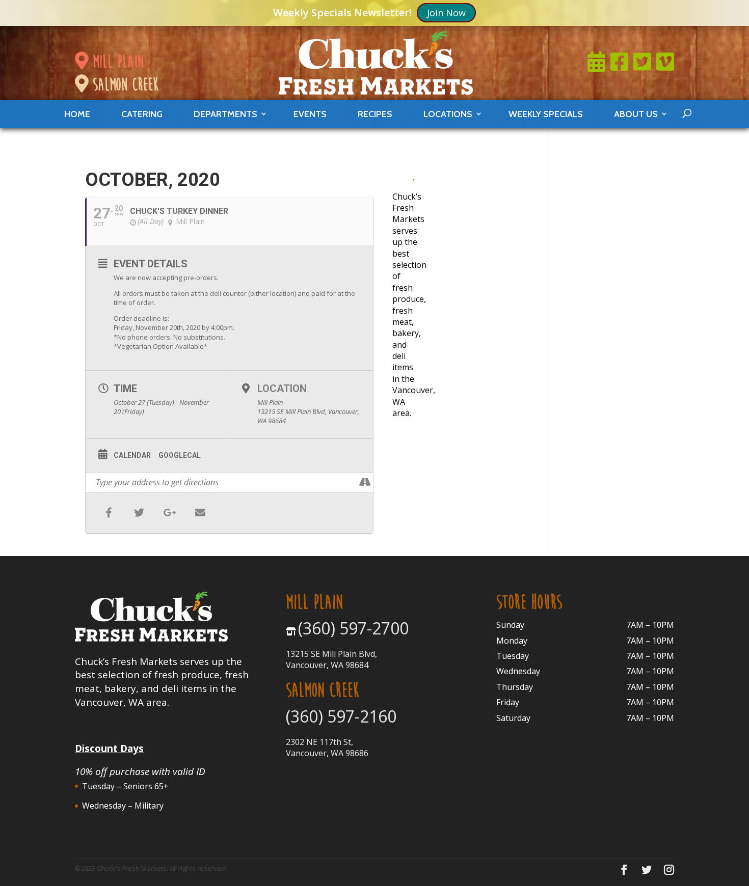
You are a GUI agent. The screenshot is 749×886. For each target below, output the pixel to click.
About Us (636, 113)
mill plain (116, 61)
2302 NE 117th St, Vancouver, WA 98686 (327, 747)
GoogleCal (179, 455)
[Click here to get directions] (365, 482)
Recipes (375, 113)
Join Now (446, 13)
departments (225, 113)
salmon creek (123, 84)
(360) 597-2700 (353, 628)
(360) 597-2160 (341, 716)
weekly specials (546, 113)
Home (77, 113)
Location (282, 388)
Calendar (132, 455)
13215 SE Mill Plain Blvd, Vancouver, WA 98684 (331, 659)
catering (142, 113)
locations (447, 113)
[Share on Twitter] (139, 512)
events (310, 113)
